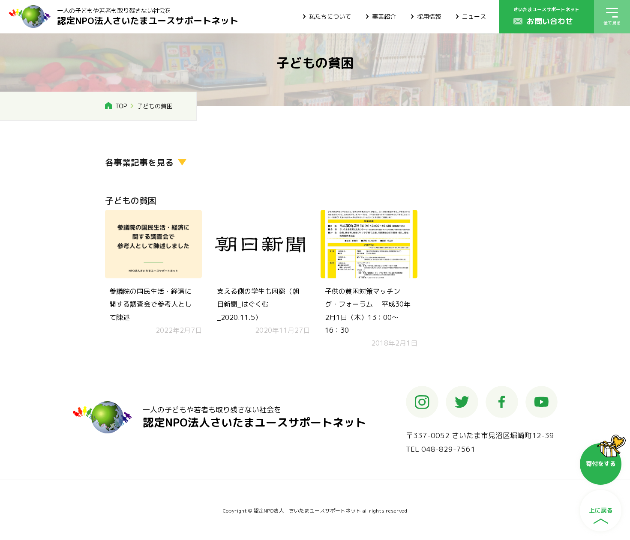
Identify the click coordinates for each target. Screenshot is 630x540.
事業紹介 (384, 16)
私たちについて (330, 16)
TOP (121, 106)
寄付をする (601, 463)
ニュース (474, 16)
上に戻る (601, 510)
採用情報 (429, 16)
